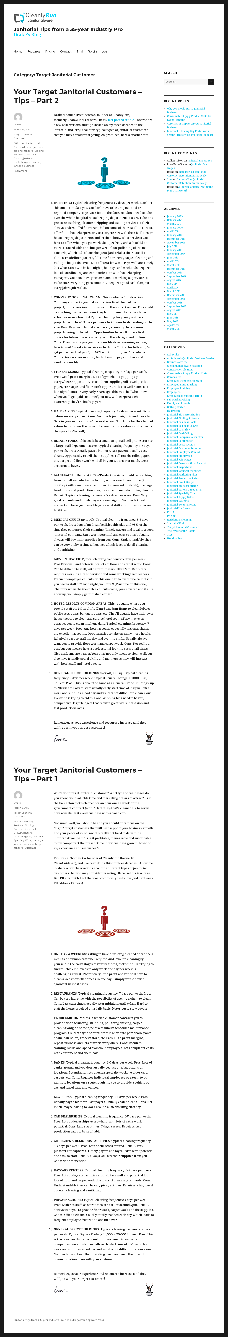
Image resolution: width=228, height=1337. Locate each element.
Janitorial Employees (179, 455)
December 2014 (176, 268)
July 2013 (172, 313)
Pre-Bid (171, 512)
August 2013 (174, 310)
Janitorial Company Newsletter (185, 437)
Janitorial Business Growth (182, 425)
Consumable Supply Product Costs (187, 373)
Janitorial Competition (180, 440)
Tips (169, 534)
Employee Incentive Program (184, 380)
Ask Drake (173, 354)
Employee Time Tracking (182, 384)
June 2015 (172, 257)
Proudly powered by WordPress (85, 1320)
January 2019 (174, 235)
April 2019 (172, 231)
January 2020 (175, 227)
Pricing (50, 51)
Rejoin (92, 51)
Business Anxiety (177, 362)
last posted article (121, 120)
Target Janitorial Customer (183, 527)
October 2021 (174, 220)
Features (33, 51)
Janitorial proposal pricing (182, 485)
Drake (17, 124)
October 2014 (174, 272)
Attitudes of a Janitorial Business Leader (190, 358)
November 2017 (176, 253)
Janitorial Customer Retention (184, 448)
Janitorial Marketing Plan (182, 474)
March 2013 (173, 328)
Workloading (174, 538)
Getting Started (176, 407)
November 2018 (176, 242)
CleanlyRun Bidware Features (184, 365)
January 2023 (175, 216)
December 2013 (176, 295)
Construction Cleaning (180, 369)
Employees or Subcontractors (184, 395)
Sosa (170, 179)
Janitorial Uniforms (178, 508)
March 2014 (173, 291)
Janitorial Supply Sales (180, 497)
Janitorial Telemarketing (181, 504)
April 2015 (172, 261)
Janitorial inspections (179, 467)
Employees (173, 392)
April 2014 (173, 287)
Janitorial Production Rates (183, 478)
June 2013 (172, 317)
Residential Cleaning (179, 519)
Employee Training (178, 388)
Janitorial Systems (178, 500)
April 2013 (173, 325)
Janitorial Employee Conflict (183, 452)
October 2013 (174, 302)
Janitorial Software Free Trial (184, 489)
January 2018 (174, 250)
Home (18, 51)
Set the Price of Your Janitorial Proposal (190, 134)
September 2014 (176, 276)
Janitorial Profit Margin (180, 482)
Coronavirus (174, 377)
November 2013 (176, 298)
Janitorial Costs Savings (181, 444)
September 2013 (176, 306)
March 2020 (174, 223)
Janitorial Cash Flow (178, 429)
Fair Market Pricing (178, 399)
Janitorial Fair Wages (199, 160)
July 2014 (172, 283)
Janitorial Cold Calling (180, 433)
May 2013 (172, 321)
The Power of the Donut (181, 530)
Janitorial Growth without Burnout (186, 463)
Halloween (173, 410)
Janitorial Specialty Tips (181, 493)
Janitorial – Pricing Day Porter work (188, 131)
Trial (80, 51)
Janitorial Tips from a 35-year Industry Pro (68, 29)
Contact (66, 51)
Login (106, 51)
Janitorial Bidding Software (183, 418)
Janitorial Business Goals (181, 422)
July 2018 (172, 246)
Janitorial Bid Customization (183, 414)
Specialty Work (176, 523)
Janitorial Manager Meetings (184, 470)
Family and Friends (178, 403)
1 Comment (20, 170)
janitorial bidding (23, 821)
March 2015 (173, 265)
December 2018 (176, 238)
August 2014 (174, 280)
